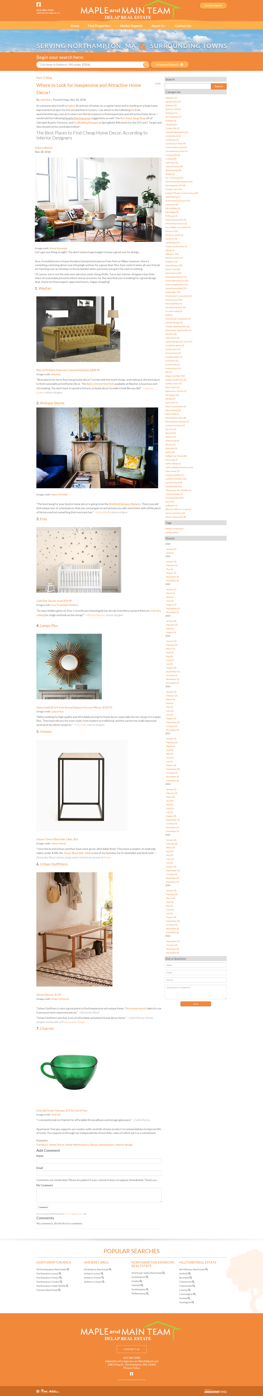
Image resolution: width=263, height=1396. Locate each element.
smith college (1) (173, 463)
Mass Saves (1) (172, 387)
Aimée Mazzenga (58, 248)
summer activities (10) (175, 478)
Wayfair (45, 288)
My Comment (44, 1185)
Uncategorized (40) (174, 497)
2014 (167, 885)
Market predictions (174, 528)
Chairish (47, 1028)
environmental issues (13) (177, 200)
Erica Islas (80, 724)
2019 (167, 636)
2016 (167, 784)
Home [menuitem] (75, 25)
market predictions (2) (175, 379)
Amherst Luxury (92, 1273)
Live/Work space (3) (174, 345)
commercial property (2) (176, 132)
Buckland (184, 1277)
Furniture (42, 1144)
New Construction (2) (175, 406)
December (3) (172, 952)
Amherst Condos (93, 1281)
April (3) (170, 750)
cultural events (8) (174, 166)
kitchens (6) (171, 334)
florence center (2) (174, 235)
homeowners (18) (173, 299)
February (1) (171, 565)
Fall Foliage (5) (172, 212)
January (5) (171, 890)
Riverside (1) (171, 448)
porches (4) (170, 429)
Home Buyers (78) (173, 265)
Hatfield (136, 1285)
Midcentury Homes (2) (175, 391)
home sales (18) (172, 292)
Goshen (183, 1298)
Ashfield (183, 1273)
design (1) (170, 174)
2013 (167, 936)
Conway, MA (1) (172, 155)
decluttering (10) (173, 170)
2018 (167, 686)
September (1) (173, 608)
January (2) (171, 621)
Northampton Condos (47, 1281)
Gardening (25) (172, 242)
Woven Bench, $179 (48, 994)
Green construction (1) (176, 246)
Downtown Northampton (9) (178, 181)
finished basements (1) (176, 223)
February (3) (171, 793)
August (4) (171, 917)
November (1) (172, 576)
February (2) (171, 624)
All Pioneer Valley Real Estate (147, 1272)
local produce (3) (173, 368)
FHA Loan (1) (171, 216)
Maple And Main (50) (175, 376)
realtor (71, 105)
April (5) (170, 902)
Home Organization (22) (176, 284)
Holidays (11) (171, 261)
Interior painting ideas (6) (177, 326)
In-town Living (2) (173, 311)
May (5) (169, 855)
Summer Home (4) (173, 482)
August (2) (171, 667)
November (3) (172, 730)
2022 (167, 556)
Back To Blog (44, 77)
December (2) (172, 580)
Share (158, 83)
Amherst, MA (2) (173, 109)
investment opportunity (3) (178, 330)
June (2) (170, 660)
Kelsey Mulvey (43, 147)
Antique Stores (52, 403)
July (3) (169, 812)
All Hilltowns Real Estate (192, 1269)
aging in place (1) (173, 101)
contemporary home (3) (176, 151)
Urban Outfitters (54, 864)
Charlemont (185, 1281)
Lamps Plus (49, 625)
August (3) (171, 765)
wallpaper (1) (171, 505)
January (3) (171, 691)
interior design (124, 1144)
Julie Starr (46, 99)
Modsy (107, 857)
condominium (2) (173, 136)
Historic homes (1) (174, 257)
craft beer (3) (171, 162)
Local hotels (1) (172, 364)
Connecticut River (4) (175, 143)
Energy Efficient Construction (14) (181, 193)
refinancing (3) (172, 440)
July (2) (169, 714)
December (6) (172, 932)
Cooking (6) (170, 158)
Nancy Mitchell (59, 494)
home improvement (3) (176, 277)
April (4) (170, 800)
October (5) (171, 874)
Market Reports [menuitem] (131, 25)
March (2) (170, 746)
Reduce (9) (170, 437)
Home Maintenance (77, 1144)
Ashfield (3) (170, 120)
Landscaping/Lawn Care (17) (178, 341)
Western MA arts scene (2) (178, 509)
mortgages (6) (172, 395)
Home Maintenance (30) (176, 280)
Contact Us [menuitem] (183, 25)
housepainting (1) (173, 303)
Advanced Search (167, 64)
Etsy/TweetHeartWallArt (64, 605)
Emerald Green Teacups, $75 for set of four (62, 1110)
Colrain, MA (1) (172, 128)
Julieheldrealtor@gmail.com (48, 13)
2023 (167, 543)
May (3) (169, 656)
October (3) (171, 823)
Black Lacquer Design (73, 1022)
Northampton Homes (47, 1277)
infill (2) (168, 315)
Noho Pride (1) (172, 414)
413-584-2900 (44, 10)
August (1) (171, 573)
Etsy (43, 519)
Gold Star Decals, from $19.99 (54, 600)
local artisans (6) (173, 353)
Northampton (82, 118)
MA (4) (168, 372)
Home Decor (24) (173, 273)
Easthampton (138, 1276)
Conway (183, 1289)
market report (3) (173, 383)
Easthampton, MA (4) (175, 185)
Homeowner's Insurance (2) (178, 296)
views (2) (169, 501)
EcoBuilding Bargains (86, 122)
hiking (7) (169, 250)
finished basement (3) (175, 219)
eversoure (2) (171, 204)
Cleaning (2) (171, 124)
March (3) (170, 847)
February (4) (171, 894)
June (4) (170, 909)
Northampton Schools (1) (177, 421)
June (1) (170, 600)
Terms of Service (79, 1214)
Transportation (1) (174, 494)
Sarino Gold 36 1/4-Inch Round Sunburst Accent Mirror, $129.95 (74, 707)
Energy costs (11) (173, 189)
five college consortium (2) (177, 227)
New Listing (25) (173, 410)
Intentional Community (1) (177, 318)
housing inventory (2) (175, 307)
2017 (167, 733)
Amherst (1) (171, 105)
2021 (167, 584)
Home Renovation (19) (176, 288)
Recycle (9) (170, 433)
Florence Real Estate (47, 1289)
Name (40, 1156)
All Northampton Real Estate (51, 1269)
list (132, 110)
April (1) (170, 552)
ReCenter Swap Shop (133, 118)
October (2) (171, 675)
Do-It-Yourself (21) (174, 177)
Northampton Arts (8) (175, 417)
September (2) (173, 722)
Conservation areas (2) (176, 147)
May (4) (169, 905)
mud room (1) (171, 402)
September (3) (173, 769)
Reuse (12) (170, 444)
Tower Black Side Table (77, 853)
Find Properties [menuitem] (99, 25)
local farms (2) (171, 360)
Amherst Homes (92, 1277)
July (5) (169, 913)
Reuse (94, 1144)
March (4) (170, 699)
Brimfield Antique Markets (124, 504)
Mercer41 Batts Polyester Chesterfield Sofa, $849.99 (68, 370)
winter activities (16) (175, 513)
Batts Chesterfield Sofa (100, 383)
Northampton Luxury (47, 1273)
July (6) (169, 862)
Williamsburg (139, 1293)
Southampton (139, 1289)
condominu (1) (172, 139)
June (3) (170, 711)
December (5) (172, 831)
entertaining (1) (172, 197)
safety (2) (169, 452)
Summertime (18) (173, 486)
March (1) (170, 593)
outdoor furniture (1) (175, 425)
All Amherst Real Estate (96, 1269)
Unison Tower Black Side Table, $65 (57, 839)
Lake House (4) (172, 337)
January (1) (171, 549)
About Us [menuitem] (157, 25)
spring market (172, 532)
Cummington (186, 1294)
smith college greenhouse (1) (179, 467)
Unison (46, 731)
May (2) (169, 804)
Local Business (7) (173, 357)
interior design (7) (173, 322)
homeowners (106, 1144)
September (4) (173, 921)
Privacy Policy (68, 1214)
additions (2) (171, 97)
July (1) (169, 664)
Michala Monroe (96, 615)
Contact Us (131, 1349)
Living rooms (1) (172, 349)
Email (39, 1168)
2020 (167, 615)
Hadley (135, 1281)
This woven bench (135, 1008)
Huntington (185, 1302)
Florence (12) (171, 231)
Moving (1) (170, 398)
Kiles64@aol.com (148, 1361)
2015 (167, 834)
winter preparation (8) (175, 517)
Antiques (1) (171, 113)
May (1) (169, 569)
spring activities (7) (174, 475)
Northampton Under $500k (50, 1285)
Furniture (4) (171, 238)
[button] (146, 64)
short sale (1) (171, 459)
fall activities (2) (172, 208)
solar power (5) (172, 471)
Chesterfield (185, 1285)
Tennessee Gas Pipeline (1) (178, 490)
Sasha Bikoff (102, 512)
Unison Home (58, 843)
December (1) (172, 683)
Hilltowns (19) (172, 254)
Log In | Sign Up (213, 5)
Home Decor (56, 1144)
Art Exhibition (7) (173, 117)
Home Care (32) (172, 269)
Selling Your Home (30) (176, 456)
